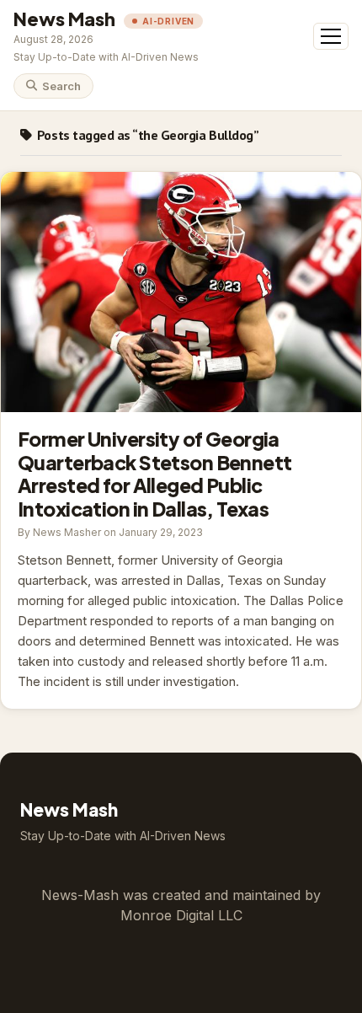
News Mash (64, 18)
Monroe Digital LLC (181, 915)
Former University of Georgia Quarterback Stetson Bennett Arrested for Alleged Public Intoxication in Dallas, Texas (181, 292)
